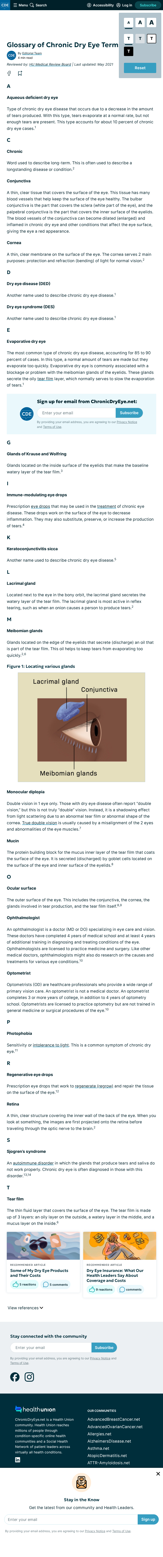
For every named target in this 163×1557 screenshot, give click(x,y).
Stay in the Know (81, 1499)
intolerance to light (51, 1045)
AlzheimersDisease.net (109, 1441)
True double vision (39, 822)
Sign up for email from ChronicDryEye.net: (87, 401)
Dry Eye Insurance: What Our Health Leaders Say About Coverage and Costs (115, 1275)
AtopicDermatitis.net (107, 1455)
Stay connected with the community (48, 1336)
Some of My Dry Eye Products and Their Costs (39, 1273)
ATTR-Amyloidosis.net (108, 1462)
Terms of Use (121, 1531)
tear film (45, 378)
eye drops (40, 506)
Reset (140, 68)
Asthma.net (98, 1448)
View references (24, 1307)
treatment (106, 506)
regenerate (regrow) (94, 1086)
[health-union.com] (35, 1410)
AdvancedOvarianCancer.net (115, 1426)
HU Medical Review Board (50, 64)
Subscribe (148, 5)
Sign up (148, 1519)
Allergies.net (99, 1434)
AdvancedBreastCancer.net (113, 1419)
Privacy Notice (95, 1531)
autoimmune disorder (33, 1163)
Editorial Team (32, 53)
